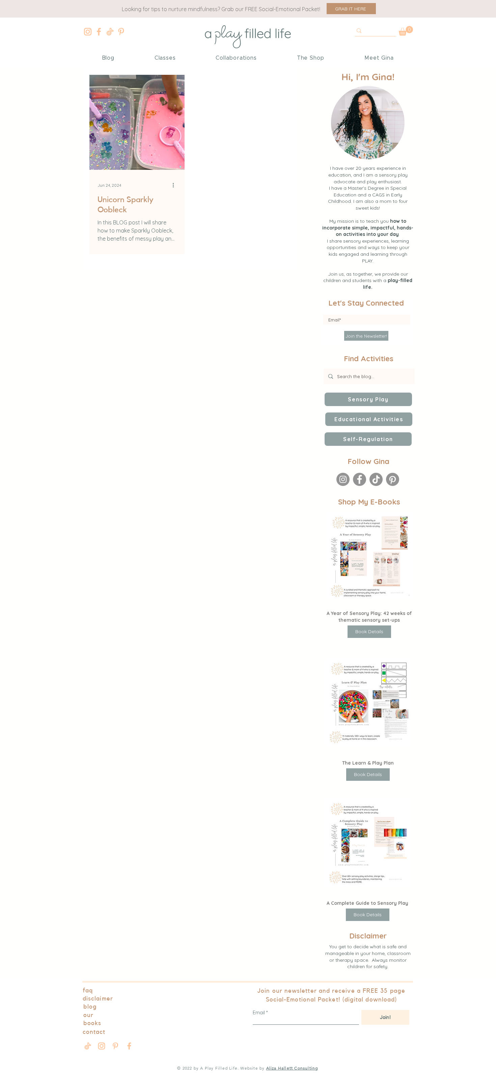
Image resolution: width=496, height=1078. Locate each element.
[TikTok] (376, 479)
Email (259, 1012)
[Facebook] (99, 31)
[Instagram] (87, 31)
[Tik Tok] (110, 31)
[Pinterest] (121, 31)
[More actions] (175, 185)
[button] (351, 8)
